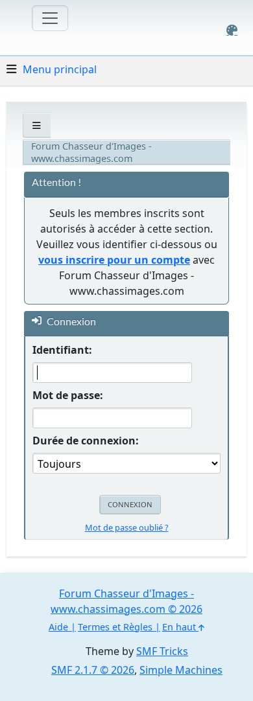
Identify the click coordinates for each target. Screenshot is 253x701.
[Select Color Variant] (232, 30)
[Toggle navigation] (50, 18)
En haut (180, 627)
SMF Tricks (162, 651)
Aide (58, 627)
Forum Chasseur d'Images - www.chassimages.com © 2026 (126, 601)
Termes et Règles (115, 627)
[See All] (36, 125)
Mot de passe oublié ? (127, 527)
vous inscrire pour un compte (114, 260)
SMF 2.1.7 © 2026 (92, 670)
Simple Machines (181, 670)
